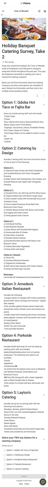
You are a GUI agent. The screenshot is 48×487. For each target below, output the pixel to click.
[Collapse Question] (43, 439)
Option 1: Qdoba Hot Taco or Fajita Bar (22, 450)
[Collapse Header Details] (43, 104)
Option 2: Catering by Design (18, 455)
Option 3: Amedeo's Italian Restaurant (22, 459)
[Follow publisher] (44, 11)
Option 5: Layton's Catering (18, 469)
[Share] (39, 11)
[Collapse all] (37, 95)
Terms (21, 484)
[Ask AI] (43, 482)
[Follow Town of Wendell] (44, 11)
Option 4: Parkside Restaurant (19, 464)
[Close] (3, 11)
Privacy (27, 484)
